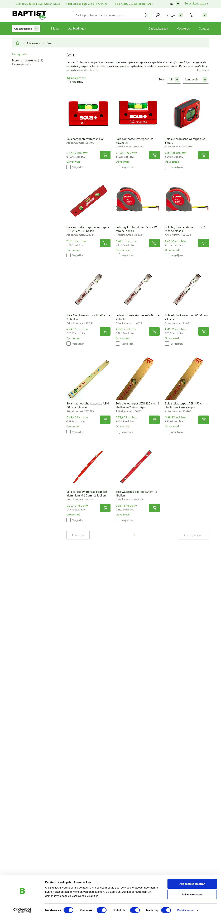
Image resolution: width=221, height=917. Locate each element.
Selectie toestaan (192, 894)
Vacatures (183, 29)
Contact (204, 29)
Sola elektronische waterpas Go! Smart (185, 141)
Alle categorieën (23, 28)
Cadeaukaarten (158, 29)
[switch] (102, 910)
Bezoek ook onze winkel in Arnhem (87, 3)
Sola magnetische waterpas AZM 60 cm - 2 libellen (87, 405)
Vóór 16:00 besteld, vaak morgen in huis (37, 3)
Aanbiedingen (77, 29)
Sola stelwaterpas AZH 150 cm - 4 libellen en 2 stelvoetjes (186, 405)
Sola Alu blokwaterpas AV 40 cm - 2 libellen (88, 317)
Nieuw (55, 29)
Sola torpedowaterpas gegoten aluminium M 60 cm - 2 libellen (86, 494)
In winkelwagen (105, 155)
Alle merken (33, 43)
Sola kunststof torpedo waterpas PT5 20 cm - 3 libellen (87, 229)
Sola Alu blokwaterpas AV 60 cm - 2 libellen (137, 317)
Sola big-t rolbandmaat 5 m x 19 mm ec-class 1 (136, 229)
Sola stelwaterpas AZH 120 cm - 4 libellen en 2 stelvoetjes (137, 405)
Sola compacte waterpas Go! (85, 139)
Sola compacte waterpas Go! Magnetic (134, 141)
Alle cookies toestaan (192, 883)
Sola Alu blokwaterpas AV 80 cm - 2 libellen (186, 317)
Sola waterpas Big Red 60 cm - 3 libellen (136, 494)
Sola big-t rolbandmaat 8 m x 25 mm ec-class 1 (185, 229)
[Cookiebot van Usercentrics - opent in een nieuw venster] (22, 910)
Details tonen (185, 910)
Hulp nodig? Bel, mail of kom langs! (134, 3)
